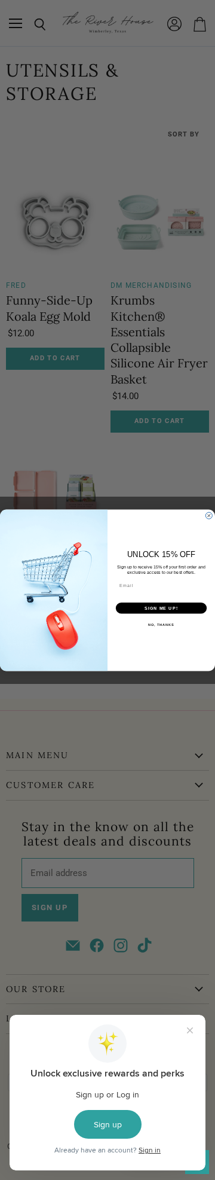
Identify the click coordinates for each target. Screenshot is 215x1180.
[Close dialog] (208, 515)
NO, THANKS (161, 624)
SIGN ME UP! (161, 608)
